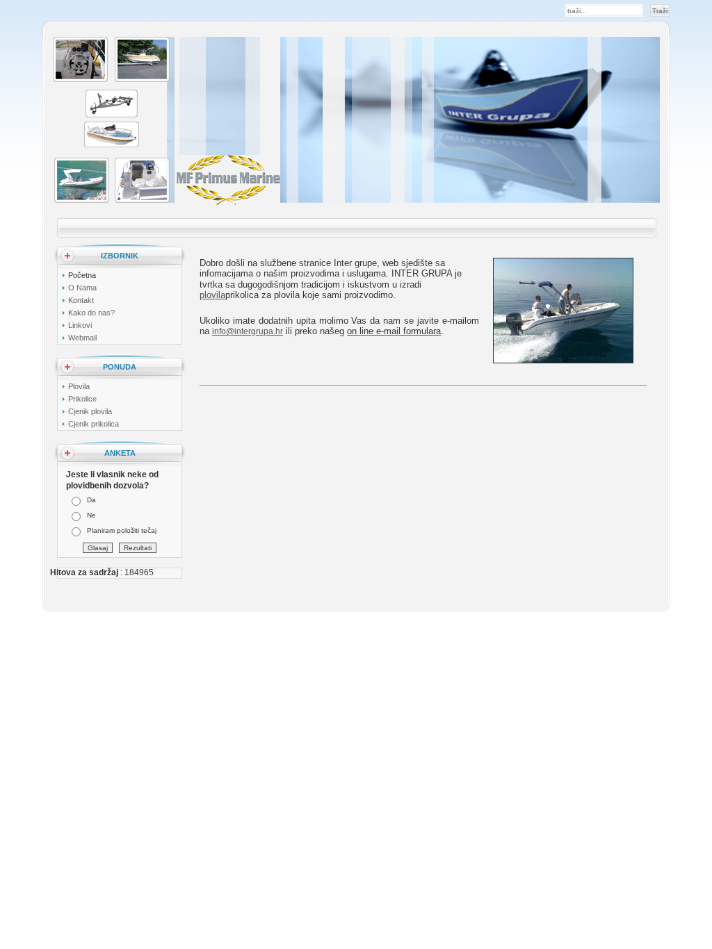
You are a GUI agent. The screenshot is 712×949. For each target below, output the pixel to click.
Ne (91, 515)
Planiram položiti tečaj (121, 530)
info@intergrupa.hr (247, 331)
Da (91, 500)
